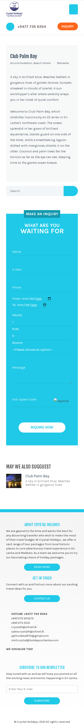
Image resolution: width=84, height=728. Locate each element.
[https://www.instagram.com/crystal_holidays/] (24, 658)
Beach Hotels (42, 63)
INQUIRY (68, 26)
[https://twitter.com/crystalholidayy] (16, 658)
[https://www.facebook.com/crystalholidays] (8, 658)
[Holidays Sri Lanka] (14, 9)
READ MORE (42, 567)
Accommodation (21, 63)
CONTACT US (42, 598)
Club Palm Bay (23, 56)
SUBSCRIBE (42, 700)
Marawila (63, 63)
